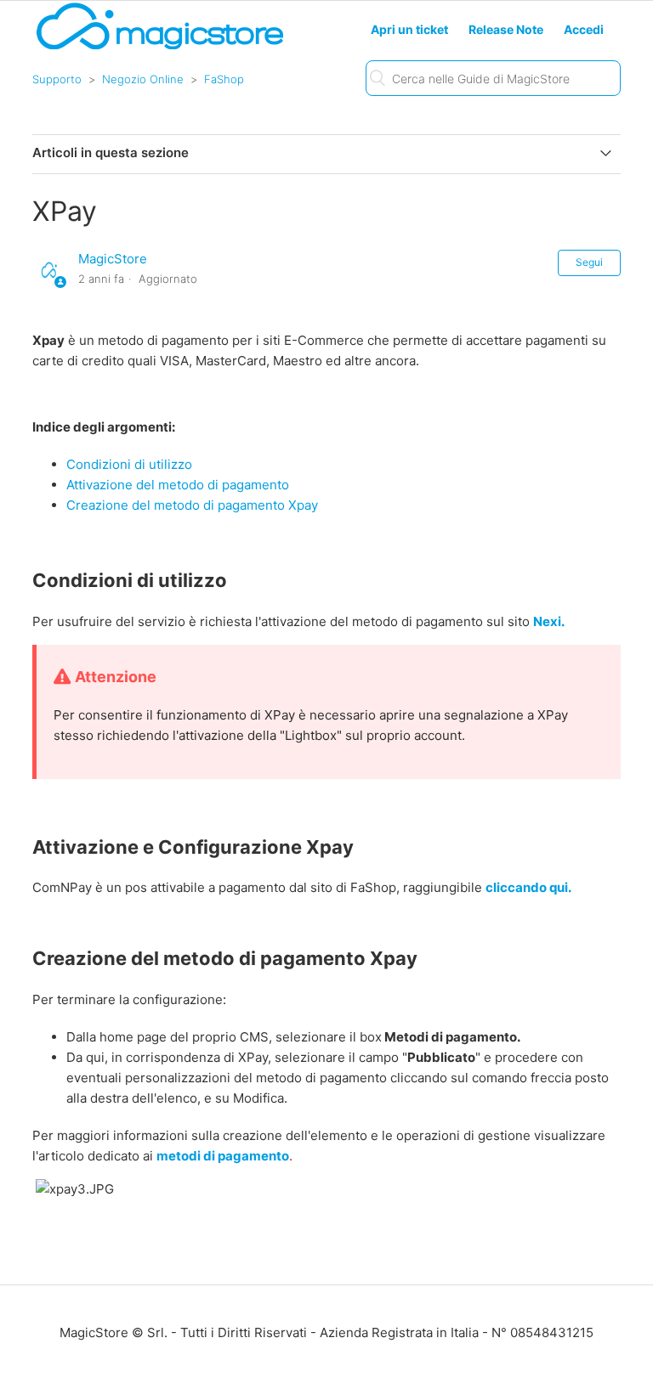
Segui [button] (589, 262)
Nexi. (549, 621)
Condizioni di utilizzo (129, 464)
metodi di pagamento (222, 1156)
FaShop (224, 79)
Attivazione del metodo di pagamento (177, 485)
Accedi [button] (584, 29)
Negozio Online (143, 79)
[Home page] (159, 48)
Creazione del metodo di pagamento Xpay (192, 505)
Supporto (57, 79)
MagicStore (112, 259)
